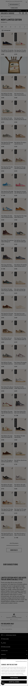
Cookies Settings (14, 677)
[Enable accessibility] (3, 683)
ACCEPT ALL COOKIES (14, 682)
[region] (14, 672)
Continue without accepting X (21, 661)
